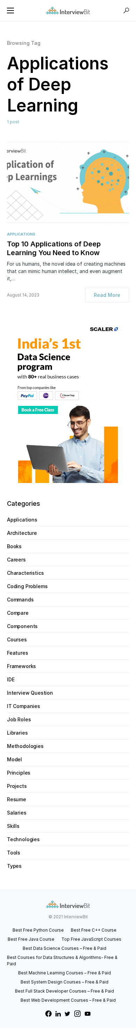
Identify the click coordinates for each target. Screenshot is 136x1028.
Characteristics (25, 573)
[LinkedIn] (58, 1013)
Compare (18, 613)
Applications (21, 234)
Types (14, 866)
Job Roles (19, 719)
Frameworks (21, 666)
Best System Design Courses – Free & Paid (64, 982)
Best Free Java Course (31, 939)
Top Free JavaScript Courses (91, 939)
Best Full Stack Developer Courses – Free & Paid (64, 991)
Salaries (17, 813)
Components (22, 626)
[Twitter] (67, 1013)
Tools (13, 853)
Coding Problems (27, 586)
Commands (20, 599)
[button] (10, 10)
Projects (17, 786)
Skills (13, 826)
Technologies (23, 839)
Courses (17, 639)
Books (14, 546)
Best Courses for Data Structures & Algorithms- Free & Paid (62, 960)
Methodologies (25, 746)
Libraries (17, 733)
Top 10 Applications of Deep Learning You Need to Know (54, 248)
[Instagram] (77, 1013)
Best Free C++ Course (93, 930)
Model (14, 759)
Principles (18, 773)
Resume (16, 799)
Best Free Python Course (38, 930)
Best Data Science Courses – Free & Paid (64, 948)
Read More (107, 295)
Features (17, 653)
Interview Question (30, 693)
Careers (16, 560)
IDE (10, 679)
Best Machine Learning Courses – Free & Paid (64, 972)
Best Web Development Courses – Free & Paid (68, 1000)
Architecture (22, 533)
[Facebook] (48, 1013)
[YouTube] (87, 1013)
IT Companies (23, 706)
